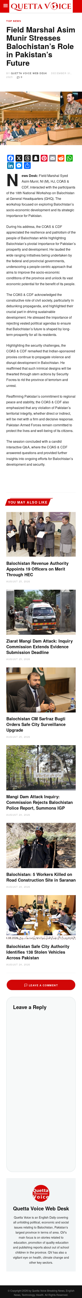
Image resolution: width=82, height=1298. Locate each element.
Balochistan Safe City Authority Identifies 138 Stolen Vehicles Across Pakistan (37, 952)
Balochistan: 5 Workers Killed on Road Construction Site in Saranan (41, 877)
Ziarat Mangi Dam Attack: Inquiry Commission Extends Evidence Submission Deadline (39, 646)
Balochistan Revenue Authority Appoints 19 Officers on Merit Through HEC (37, 568)
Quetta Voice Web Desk (29, 73)
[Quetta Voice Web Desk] (41, 1193)
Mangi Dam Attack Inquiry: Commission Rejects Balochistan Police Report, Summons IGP (39, 802)
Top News (13, 21)
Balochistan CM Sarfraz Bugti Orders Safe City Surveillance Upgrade (36, 724)
